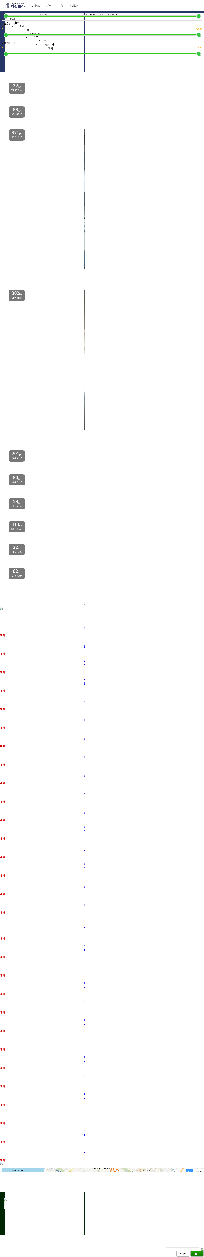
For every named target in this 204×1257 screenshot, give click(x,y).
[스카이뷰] (198, 1171)
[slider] (6, 16)
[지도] (189, 1171)
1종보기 (7, 24)
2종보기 (7, 43)
